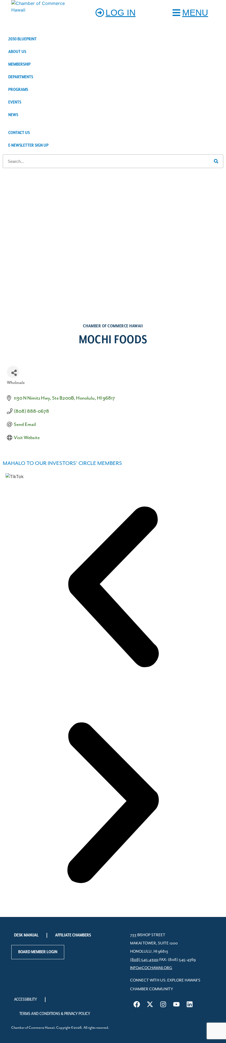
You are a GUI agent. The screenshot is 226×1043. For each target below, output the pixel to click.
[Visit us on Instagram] (163, 1004)
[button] (113, 588)
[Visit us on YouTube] (176, 1004)
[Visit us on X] (150, 1004)
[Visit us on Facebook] (136, 1004)
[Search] (216, 161)
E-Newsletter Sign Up (28, 145)
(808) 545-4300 (144, 960)
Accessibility (25, 999)
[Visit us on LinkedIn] (189, 1004)
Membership (19, 64)
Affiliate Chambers (73, 935)
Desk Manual (26, 935)
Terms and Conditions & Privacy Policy (54, 1013)
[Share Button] (13, 372)
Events (14, 102)
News (13, 115)
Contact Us (19, 132)
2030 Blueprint (22, 39)
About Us (17, 51)
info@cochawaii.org (151, 968)
